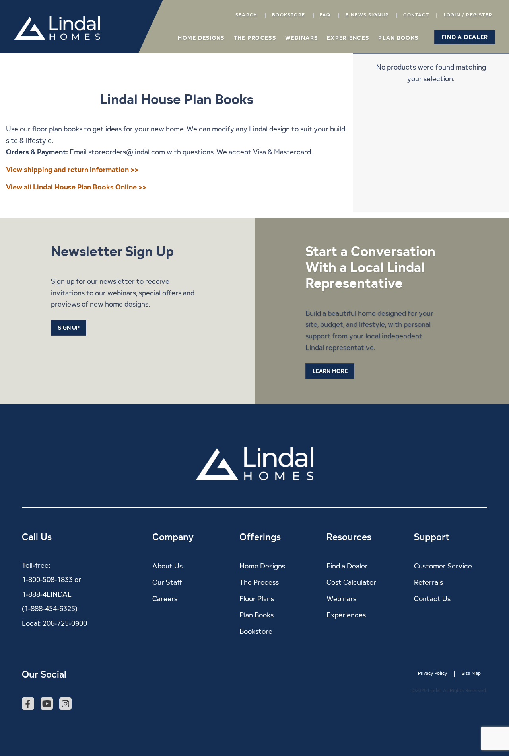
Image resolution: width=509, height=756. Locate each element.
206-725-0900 (65, 623)
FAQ (325, 15)
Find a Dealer (347, 565)
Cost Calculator (351, 582)
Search (246, 15)
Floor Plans (256, 598)
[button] (464, 37)
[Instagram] (65, 704)
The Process (255, 37)
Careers (164, 598)
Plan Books (398, 37)
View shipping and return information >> (72, 169)
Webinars (301, 37)
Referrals (428, 582)
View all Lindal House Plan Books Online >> (76, 186)
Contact (416, 15)
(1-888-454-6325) (50, 608)
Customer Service (443, 565)
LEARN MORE (330, 371)
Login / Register (468, 15)
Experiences (348, 37)
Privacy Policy (432, 673)
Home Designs (201, 37)
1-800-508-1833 (47, 579)
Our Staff (167, 582)
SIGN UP (69, 327)
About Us (167, 565)
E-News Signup (367, 15)
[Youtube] (47, 704)
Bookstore (288, 15)
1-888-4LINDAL (47, 594)
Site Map (471, 673)
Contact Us (432, 598)
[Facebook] (28, 704)
